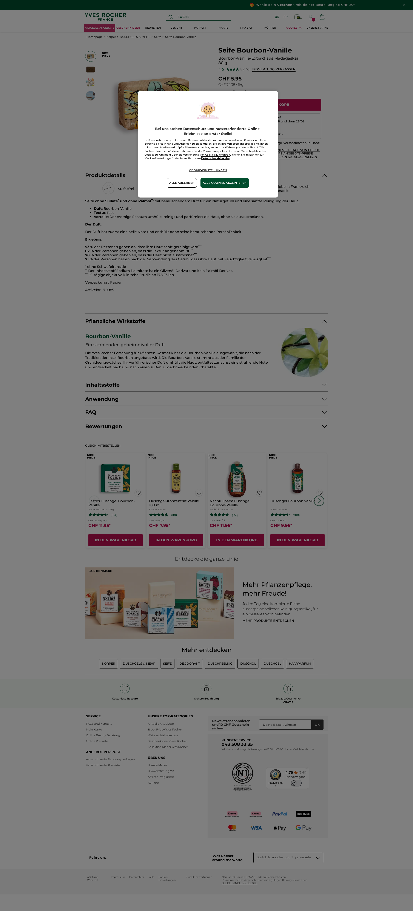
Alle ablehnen (181, 182)
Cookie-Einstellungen (208, 170)
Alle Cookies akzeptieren (225, 182)
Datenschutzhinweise (216, 158)
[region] (208, 144)
